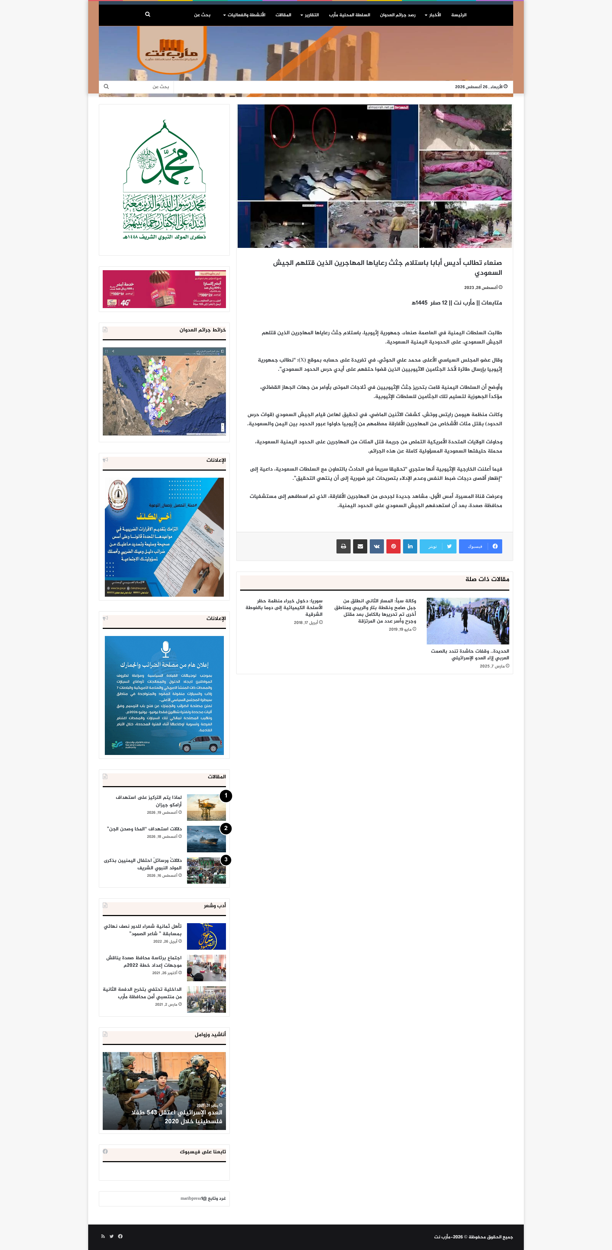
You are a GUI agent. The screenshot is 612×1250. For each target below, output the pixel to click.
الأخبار (435, 15)
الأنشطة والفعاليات (246, 15)
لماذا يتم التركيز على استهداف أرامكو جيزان (149, 801)
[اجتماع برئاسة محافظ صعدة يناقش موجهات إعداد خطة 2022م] (206, 968)
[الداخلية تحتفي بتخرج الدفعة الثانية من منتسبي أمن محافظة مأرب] (206, 999)
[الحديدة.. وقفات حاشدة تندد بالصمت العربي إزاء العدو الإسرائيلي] (468, 621)
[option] (164, 1091)
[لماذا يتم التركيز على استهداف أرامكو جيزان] (206, 807)
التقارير (312, 15)
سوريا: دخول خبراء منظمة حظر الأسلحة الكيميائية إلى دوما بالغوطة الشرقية (284, 608)
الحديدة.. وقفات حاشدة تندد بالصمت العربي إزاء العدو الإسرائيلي (470, 654)
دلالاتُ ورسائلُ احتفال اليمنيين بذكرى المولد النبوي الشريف (143, 864)
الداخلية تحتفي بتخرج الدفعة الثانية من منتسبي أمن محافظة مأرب (142, 993)
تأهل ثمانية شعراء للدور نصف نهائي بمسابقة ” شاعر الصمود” (143, 930)
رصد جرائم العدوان (397, 15)
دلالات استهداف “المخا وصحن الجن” (144, 829)
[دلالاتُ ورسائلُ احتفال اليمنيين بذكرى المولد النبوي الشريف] (206, 870)
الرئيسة (458, 15)
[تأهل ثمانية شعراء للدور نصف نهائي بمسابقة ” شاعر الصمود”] (206, 936)
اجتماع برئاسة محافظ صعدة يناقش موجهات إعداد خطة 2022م (144, 962)
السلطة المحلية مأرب (349, 15)
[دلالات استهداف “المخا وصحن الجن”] (206, 839)
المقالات (283, 15)
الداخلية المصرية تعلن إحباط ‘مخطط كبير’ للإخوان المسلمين (165, 1117)
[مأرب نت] (306, 61)
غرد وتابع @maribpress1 (203, 1199)
